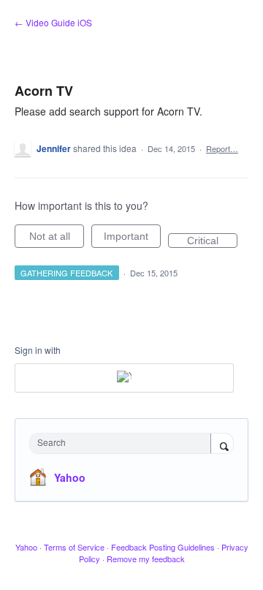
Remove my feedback (146, 558)
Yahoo (69, 477)
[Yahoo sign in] (124, 378)
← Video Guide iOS (53, 22)
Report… (222, 148)
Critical (212, 241)
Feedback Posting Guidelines (163, 547)
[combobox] (123, 443)
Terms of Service (74, 547)
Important (132, 239)
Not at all (56, 239)
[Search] (222, 444)
